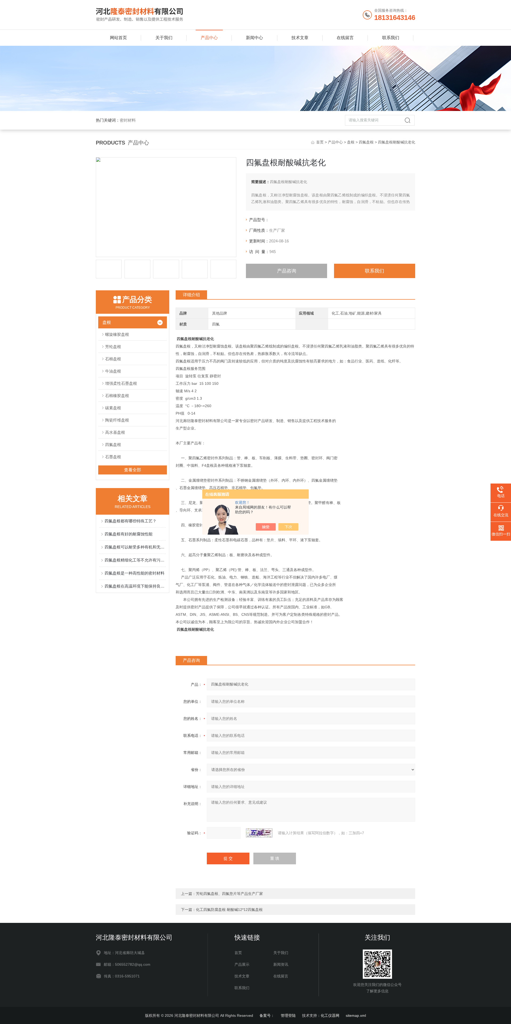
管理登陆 (288, 1015)
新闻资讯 (280, 964)
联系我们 (390, 37)
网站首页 (118, 37)
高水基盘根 (115, 432)
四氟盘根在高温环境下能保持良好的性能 (135, 586)
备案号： (266, 1015)
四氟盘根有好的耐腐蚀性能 (129, 534)
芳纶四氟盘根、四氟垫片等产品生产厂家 (229, 893)
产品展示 (241, 964)
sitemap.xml (356, 1015)
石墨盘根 (113, 457)
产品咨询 (286, 271)
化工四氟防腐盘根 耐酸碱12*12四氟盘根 (229, 909)
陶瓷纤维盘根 (117, 420)
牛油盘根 (113, 371)
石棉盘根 (113, 359)
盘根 (351, 142)
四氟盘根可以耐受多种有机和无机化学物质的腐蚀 (135, 547)
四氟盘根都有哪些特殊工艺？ (130, 521)
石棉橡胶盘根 (117, 395)
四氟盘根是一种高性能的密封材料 (134, 573)
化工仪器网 (330, 1015)
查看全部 (132, 470)
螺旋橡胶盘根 (117, 334)
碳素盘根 (113, 408)
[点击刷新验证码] (259, 832)
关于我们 (163, 37)
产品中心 (209, 37)
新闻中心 (254, 37)
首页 (320, 142)
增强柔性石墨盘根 (121, 383)
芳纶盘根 (113, 346)
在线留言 (345, 37)
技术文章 (299, 37)
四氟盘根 (366, 142)
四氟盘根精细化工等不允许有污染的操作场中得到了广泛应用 (135, 560)
